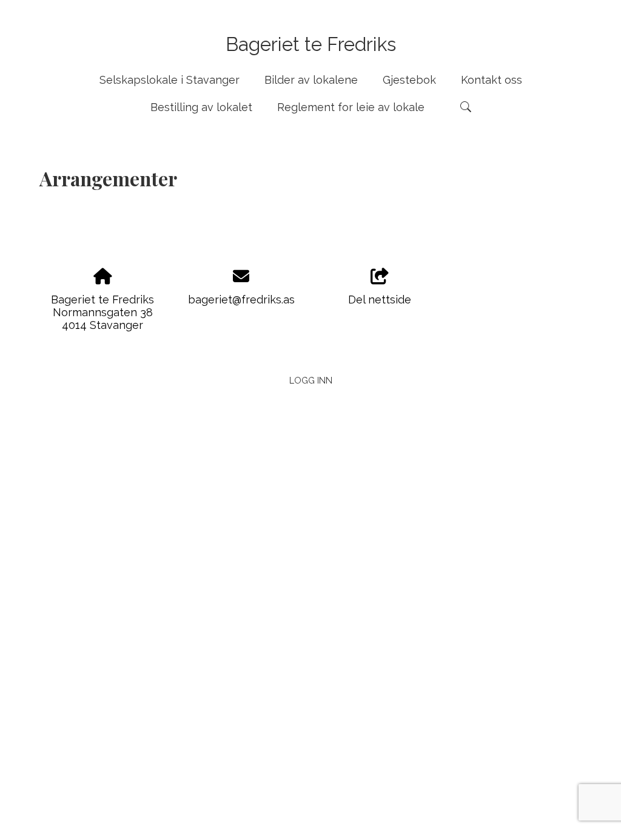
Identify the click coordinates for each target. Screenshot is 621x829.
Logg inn (310, 380)
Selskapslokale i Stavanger (169, 79)
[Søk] (465, 107)
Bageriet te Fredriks (311, 44)
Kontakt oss (491, 79)
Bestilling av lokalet (201, 107)
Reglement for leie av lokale (351, 107)
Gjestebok (409, 79)
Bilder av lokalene (311, 79)
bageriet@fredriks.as (241, 299)
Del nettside (379, 299)
